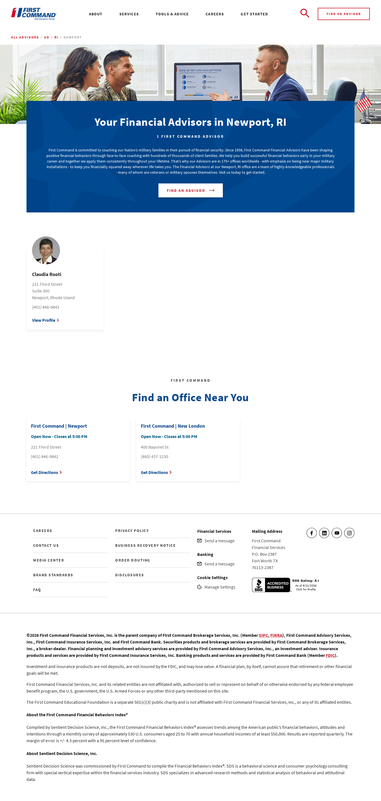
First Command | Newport (59, 426)
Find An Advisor (186, 190)
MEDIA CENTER (48, 560)
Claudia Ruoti (46, 274)
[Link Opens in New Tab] (287, 590)
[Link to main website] (34, 14)
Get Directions (44, 472)
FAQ (37, 589)
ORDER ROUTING (132, 560)
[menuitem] (96, 14)
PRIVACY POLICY (132, 530)
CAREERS (42, 530)
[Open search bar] (304, 14)
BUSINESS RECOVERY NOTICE (145, 545)
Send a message (219, 540)
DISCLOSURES (129, 574)
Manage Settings (219, 587)
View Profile (43, 320)
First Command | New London (173, 426)
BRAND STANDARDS (53, 574)
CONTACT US (46, 545)
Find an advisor (344, 14)
